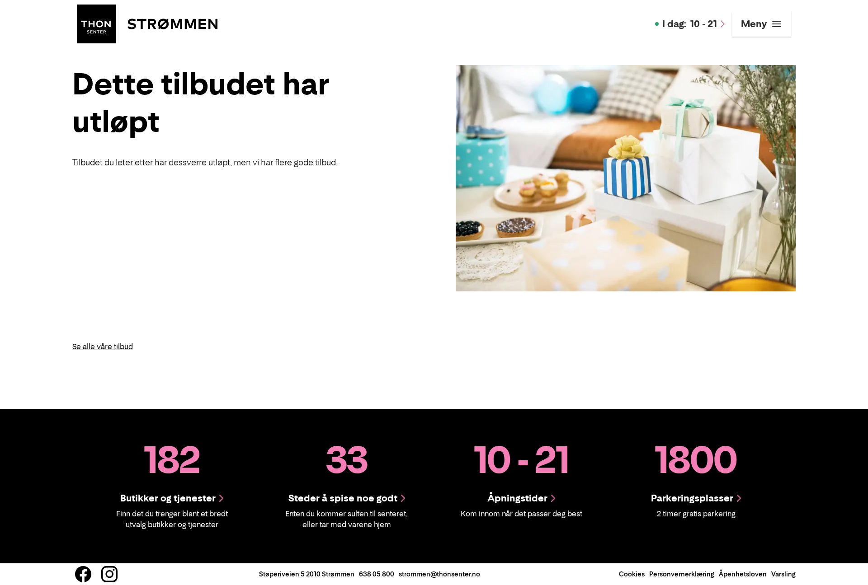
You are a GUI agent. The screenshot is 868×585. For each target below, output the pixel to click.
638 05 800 (376, 574)
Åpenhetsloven (743, 574)
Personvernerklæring (681, 574)
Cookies (632, 574)
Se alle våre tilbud (102, 346)
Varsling (783, 574)
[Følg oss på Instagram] (109, 574)
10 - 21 (689, 24)
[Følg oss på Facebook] (83, 574)
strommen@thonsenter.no (439, 574)
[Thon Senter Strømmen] (147, 23)
